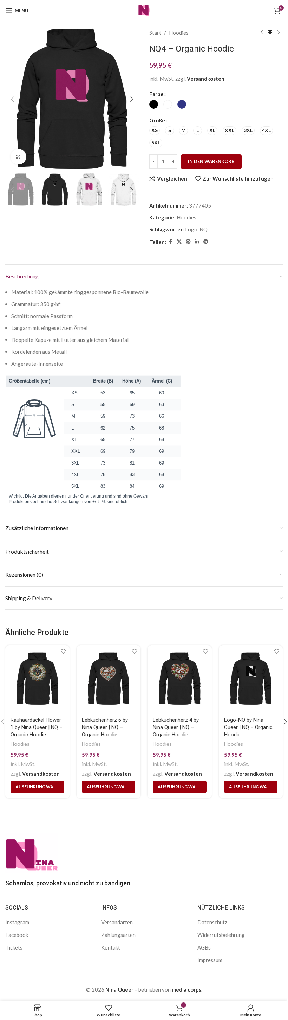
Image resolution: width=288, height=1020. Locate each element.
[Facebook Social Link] (170, 241)
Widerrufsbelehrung (221, 935)
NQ (203, 229)
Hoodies (179, 32)
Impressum (209, 960)
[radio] (153, 104)
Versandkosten (205, 78)
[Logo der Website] (144, 10)
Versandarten (117, 922)
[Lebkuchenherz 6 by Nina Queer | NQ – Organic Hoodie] (109, 678)
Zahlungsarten (118, 935)
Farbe (156, 94)
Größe (157, 120)
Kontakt (110, 947)
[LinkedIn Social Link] (197, 241)
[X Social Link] (179, 241)
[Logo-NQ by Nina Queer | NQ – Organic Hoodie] (251, 678)
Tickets (13, 947)
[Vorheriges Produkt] (261, 32)
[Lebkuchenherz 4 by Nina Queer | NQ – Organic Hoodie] (180, 678)
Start (155, 32)
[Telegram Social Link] (205, 241)
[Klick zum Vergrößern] (18, 157)
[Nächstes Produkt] (278, 32)
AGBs (204, 947)
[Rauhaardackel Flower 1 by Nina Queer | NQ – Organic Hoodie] (37, 678)
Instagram (17, 922)
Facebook (16, 935)
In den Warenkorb (211, 161)
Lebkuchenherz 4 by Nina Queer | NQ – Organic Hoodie (176, 727)
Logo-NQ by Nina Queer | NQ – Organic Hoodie (248, 727)
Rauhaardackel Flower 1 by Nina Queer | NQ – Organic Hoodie (37, 727)
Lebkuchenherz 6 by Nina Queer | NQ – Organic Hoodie (105, 727)
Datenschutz (212, 922)
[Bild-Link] (31, 852)
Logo (191, 229)
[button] (12, 99)
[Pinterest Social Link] (188, 241)
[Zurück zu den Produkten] (270, 32)
